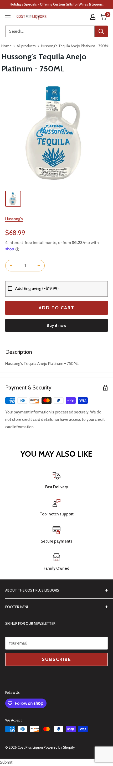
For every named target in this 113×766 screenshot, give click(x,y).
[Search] (101, 31)
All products (26, 45)
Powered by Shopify (59, 747)
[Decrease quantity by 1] (11, 265)
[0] (103, 17)
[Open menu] (8, 17)
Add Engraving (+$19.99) (37, 288)
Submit (6, 762)
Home (6, 45)
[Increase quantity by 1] (38, 265)
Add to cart (56, 308)
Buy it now (56, 325)
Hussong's (14, 219)
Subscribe (56, 659)
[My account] (92, 17)
